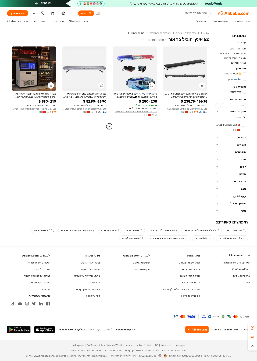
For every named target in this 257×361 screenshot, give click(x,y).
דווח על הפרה (93, 295)
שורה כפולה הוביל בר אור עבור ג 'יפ (167, 238)
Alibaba (205, 33)
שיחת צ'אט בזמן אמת (89, 269)
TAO (156, 345)
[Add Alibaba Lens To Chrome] (197, 329)
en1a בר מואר (132, 230)
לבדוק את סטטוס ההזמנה (37, 276)
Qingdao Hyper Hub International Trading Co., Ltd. (34, 108)
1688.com (92, 345)
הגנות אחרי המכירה (190, 282)
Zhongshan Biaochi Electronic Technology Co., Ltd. (84, 108)
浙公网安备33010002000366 (185, 355)
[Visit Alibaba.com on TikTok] (13, 304)
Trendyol (165, 345)
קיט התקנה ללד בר (131, 238)
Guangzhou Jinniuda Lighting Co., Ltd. (187, 108)
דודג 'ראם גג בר (108, 230)
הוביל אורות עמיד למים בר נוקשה (200, 230)
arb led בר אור (201, 238)
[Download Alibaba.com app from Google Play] (19, 329)
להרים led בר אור (42, 230)
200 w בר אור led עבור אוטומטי (75, 230)
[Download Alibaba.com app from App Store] (44, 329)
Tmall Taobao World (111, 345)
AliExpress (78, 345)
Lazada (128, 345)
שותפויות (45, 289)
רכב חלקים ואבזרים (186, 33)
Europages (179, 345)
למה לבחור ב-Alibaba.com (236, 262)
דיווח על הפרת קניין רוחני (87, 289)
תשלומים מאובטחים (189, 262)
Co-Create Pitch (241, 269)
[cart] (52, 13)
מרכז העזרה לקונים (90, 262)
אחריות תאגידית (241, 276)
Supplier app (123, 329)
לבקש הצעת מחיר (141, 269)
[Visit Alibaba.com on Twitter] (34, 304)
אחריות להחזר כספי (190, 269)
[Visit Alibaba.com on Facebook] (48, 304)
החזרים (96, 282)
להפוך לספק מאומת (39, 282)
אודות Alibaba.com (239, 255)
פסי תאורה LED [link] (136, 33)
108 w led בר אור (234, 230)
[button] (98, 13)
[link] (252, 327)
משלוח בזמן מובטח (190, 276)
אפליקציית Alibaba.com (72, 329)
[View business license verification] (160, 356)
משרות (246, 282)
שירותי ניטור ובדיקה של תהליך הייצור (181, 289)
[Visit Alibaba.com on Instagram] (27, 304)
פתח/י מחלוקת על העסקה (86, 276)
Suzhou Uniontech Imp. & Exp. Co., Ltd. (136, 111)
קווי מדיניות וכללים (190, 295)
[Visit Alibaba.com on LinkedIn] (41, 304)
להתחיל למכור (42, 269)
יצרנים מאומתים (141, 262)
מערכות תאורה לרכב (160, 33)
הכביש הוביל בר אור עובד (161, 230)
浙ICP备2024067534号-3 (217, 355)
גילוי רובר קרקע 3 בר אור (230, 238)
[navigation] (230, 122)
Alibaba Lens (231, 329)
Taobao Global (143, 345)
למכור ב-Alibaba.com (39, 262)
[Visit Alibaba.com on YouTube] (20, 304)
